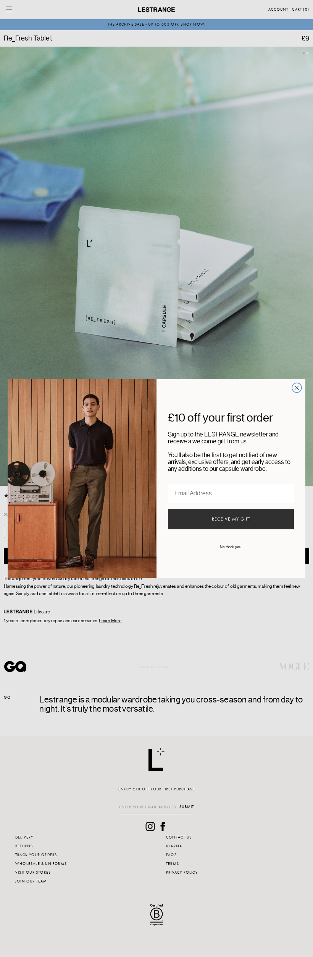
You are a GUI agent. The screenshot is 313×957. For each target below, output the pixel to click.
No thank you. (231, 547)
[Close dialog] (297, 388)
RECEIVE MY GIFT (231, 519)
